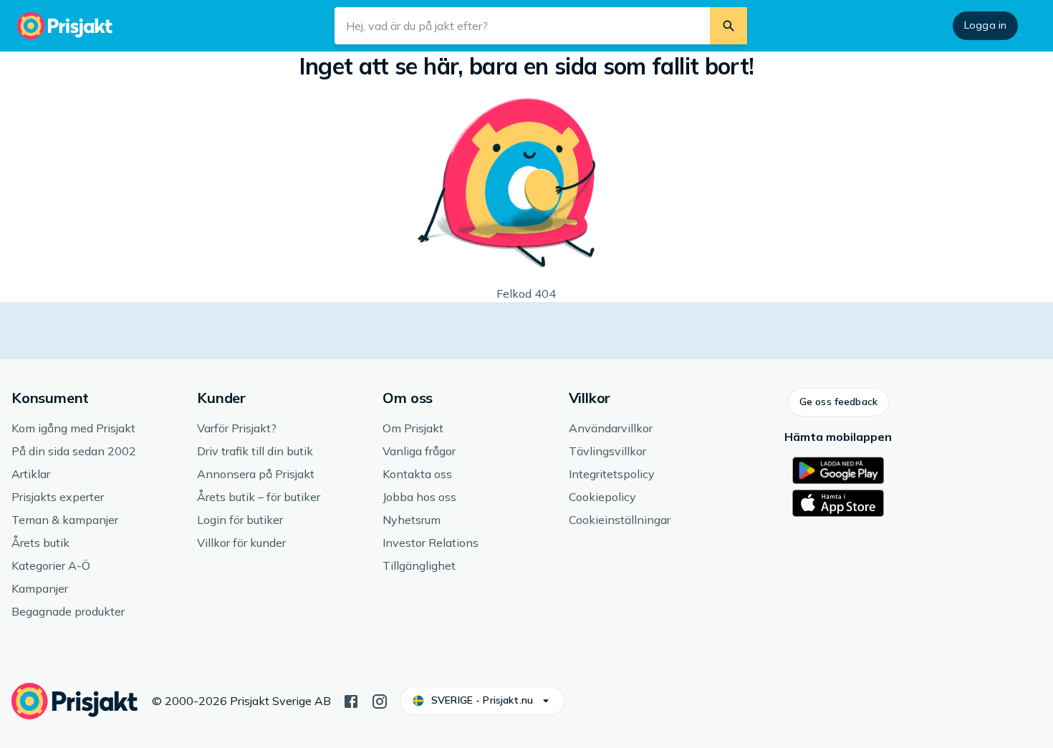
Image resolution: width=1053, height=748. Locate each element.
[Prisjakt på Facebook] (351, 700)
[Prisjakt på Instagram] (379, 700)
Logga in (985, 25)
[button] (838, 402)
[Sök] (728, 25)
